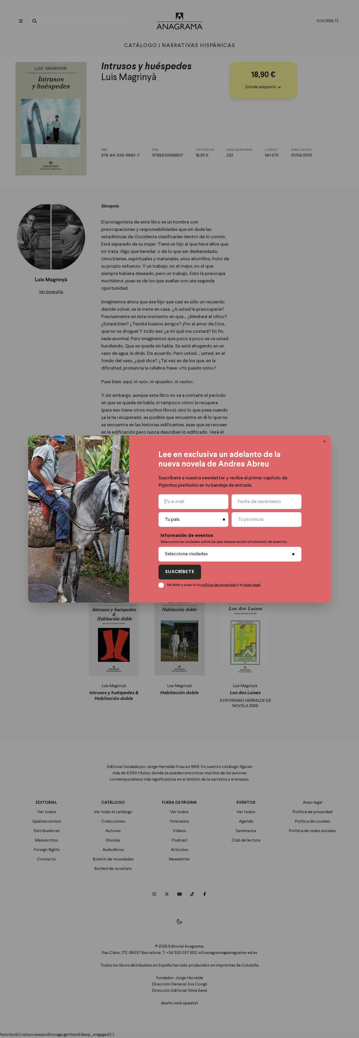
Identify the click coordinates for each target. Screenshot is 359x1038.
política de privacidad (219, 585)
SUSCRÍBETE (179, 572)
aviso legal (252, 585)
